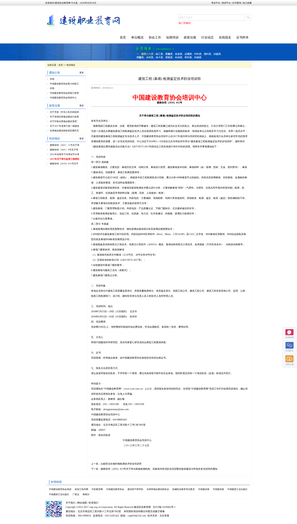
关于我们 (70, 503)
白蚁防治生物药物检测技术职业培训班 (121, 464)
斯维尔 (86, 494)
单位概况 (137, 37)
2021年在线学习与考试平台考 (64, 154)
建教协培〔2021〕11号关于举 (64, 145)
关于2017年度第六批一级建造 (64, 126)
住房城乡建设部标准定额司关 (64, 130)
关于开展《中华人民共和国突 (64, 112)
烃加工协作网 (81, 489)
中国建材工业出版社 (59, 494)
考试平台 (215, 3)
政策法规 (190, 37)
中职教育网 (97, 489)
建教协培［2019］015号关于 (64, 163)
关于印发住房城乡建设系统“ (64, 121)
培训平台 (226, 3)
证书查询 (236, 3)
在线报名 (225, 37)
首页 (123, 37)
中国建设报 (203, 489)
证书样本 (242, 37)
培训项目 (70, 65)
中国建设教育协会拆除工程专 (64, 93)
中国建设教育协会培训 (60, 489)
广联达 (76, 494)
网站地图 (82, 503)
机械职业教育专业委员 (183, 489)
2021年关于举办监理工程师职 (64, 159)
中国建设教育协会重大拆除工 (64, 83)
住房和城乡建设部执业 (158, 489)
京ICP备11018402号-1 (164, 507)
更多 (81, 72)
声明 (52, 79)
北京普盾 (164, 515)
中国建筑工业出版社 (237, 489)
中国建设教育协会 (115, 489)
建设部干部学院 (135, 489)
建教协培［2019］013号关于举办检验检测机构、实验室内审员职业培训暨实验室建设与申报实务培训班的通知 (159, 469)
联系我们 (93, 503)
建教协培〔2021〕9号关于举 (64, 149)
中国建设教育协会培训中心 (63, 97)
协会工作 (155, 37)
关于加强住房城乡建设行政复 (64, 116)
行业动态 (207, 37)
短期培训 (172, 37)
